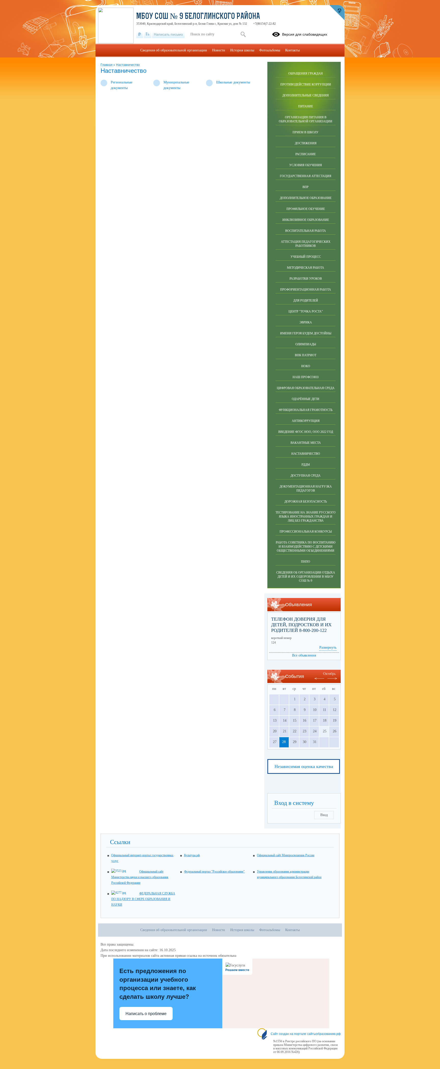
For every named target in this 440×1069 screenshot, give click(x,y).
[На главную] (139, 34)
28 (284, 742)
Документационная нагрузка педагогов (306, 488)
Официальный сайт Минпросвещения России (285, 855)
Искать (243, 34)
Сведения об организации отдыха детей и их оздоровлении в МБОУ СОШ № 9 (305, 576)
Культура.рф (192, 855)
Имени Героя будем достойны (305, 333)
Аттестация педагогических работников (306, 244)
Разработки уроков (306, 278)
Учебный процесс (306, 257)
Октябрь (329, 674)
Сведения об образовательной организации (173, 50)
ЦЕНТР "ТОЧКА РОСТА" (305, 311)
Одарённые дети (305, 399)
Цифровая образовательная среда (306, 388)
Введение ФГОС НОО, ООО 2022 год (305, 432)
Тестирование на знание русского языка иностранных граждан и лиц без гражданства (306, 516)
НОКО (305, 366)
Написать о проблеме (146, 1013)
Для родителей (305, 300)
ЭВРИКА (305, 322)
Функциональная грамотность (306, 410)
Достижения (306, 143)
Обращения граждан (305, 73)
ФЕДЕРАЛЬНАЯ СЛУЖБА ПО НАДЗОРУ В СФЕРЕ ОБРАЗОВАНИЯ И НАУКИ (143, 899)
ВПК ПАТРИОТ (305, 355)
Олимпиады (305, 344)
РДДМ (305, 464)
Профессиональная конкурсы (306, 531)
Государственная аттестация (305, 176)
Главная (107, 65)
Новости (218, 50)
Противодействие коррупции (305, 84)
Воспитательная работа (305, 231)
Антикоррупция (306, 421)
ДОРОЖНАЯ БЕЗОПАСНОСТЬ (305, 501)
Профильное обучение (305, 209)
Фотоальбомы (269, 50)
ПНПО (305, 561)
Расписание (305, 154)
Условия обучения (305, 165)
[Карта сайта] (147, 34)
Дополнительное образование (306, 198)
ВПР (305, 187)
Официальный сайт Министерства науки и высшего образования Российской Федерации (139, 877)
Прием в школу (306, 132)
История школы (242, 50)
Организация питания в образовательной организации (305, 119)
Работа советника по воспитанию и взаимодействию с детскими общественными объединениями (305, 546)
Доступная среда (306, 475)
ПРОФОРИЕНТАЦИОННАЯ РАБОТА (305, 289)
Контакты (292, 50)
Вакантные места (306, 443)
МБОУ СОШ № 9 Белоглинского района (198, 17)
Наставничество (128, 65)
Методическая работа (305, 267)
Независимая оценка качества (303, 766)
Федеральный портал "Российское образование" (214, 871)
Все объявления (304, 655)
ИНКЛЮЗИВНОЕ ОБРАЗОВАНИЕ (305, 220)
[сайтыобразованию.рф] (337, 12)
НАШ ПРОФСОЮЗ (306, 377)
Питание (305, 106)
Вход (324, 815)
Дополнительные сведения (305, 95)
